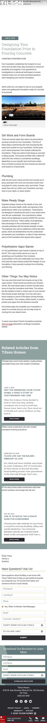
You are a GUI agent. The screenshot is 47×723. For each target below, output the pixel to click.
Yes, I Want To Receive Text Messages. (19, 607)
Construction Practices (14, 59)
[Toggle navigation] (44, 2)
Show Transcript (10, 125)
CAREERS (35, 708)
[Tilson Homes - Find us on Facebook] (16, 701)
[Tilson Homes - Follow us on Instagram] (26, 701)
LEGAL (26, 708)
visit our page (7, 324)
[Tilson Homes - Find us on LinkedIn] (21, 701)
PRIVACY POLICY (14, 708)
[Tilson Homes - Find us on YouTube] (30, 701)
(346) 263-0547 (23, 695)
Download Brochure (23, 681)
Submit (23, 638)
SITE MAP (29, 711)
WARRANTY (18, 711)
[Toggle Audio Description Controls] (5, 122)
